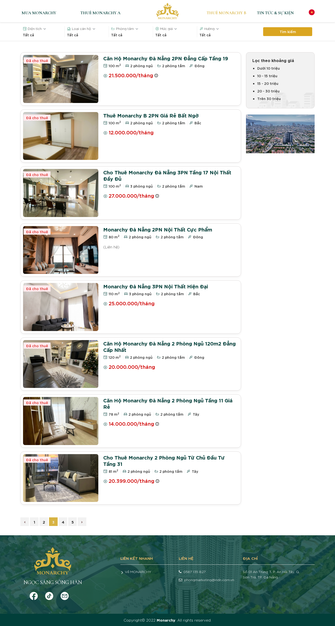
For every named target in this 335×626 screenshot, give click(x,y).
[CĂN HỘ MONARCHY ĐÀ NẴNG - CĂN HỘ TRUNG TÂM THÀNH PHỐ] (167, 11)
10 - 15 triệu (267, 75)
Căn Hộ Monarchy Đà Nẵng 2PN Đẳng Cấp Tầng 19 (165, 58)
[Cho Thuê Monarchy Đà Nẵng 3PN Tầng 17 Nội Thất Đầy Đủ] (60, 193)
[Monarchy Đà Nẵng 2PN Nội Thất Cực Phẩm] (60, 250)
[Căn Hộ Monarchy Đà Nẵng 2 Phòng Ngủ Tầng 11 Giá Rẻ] (60, 421)
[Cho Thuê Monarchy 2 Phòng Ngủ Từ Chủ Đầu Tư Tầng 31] (60, 478)
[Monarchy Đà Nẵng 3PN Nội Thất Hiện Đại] (60, 307)
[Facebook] (34, 594)
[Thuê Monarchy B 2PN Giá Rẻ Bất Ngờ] (60, 136)
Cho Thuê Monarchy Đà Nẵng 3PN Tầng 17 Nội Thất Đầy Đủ (167, 175)
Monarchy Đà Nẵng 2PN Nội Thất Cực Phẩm (157, 229)
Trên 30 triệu (269, 98)
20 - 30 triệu (268, 91)
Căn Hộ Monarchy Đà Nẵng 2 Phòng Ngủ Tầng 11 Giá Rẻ (167, 403)
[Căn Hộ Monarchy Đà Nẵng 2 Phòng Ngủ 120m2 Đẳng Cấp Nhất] (60, 364)
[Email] (65, 594)
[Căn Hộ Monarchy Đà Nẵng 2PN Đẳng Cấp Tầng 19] (60, 79)
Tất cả (28, 34)
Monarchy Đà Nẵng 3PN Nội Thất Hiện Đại (155, 286)
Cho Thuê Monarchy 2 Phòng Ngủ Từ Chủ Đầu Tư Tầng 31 (164, 460)
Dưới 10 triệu (268, 68)
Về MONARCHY (138, 571)
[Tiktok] (49, 594)
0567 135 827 (194, 571)
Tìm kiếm (288, 31)
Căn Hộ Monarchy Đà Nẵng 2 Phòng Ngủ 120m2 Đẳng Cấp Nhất (169, 346)
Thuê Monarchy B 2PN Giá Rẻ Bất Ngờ (151, 115)
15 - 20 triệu (267, 83)
